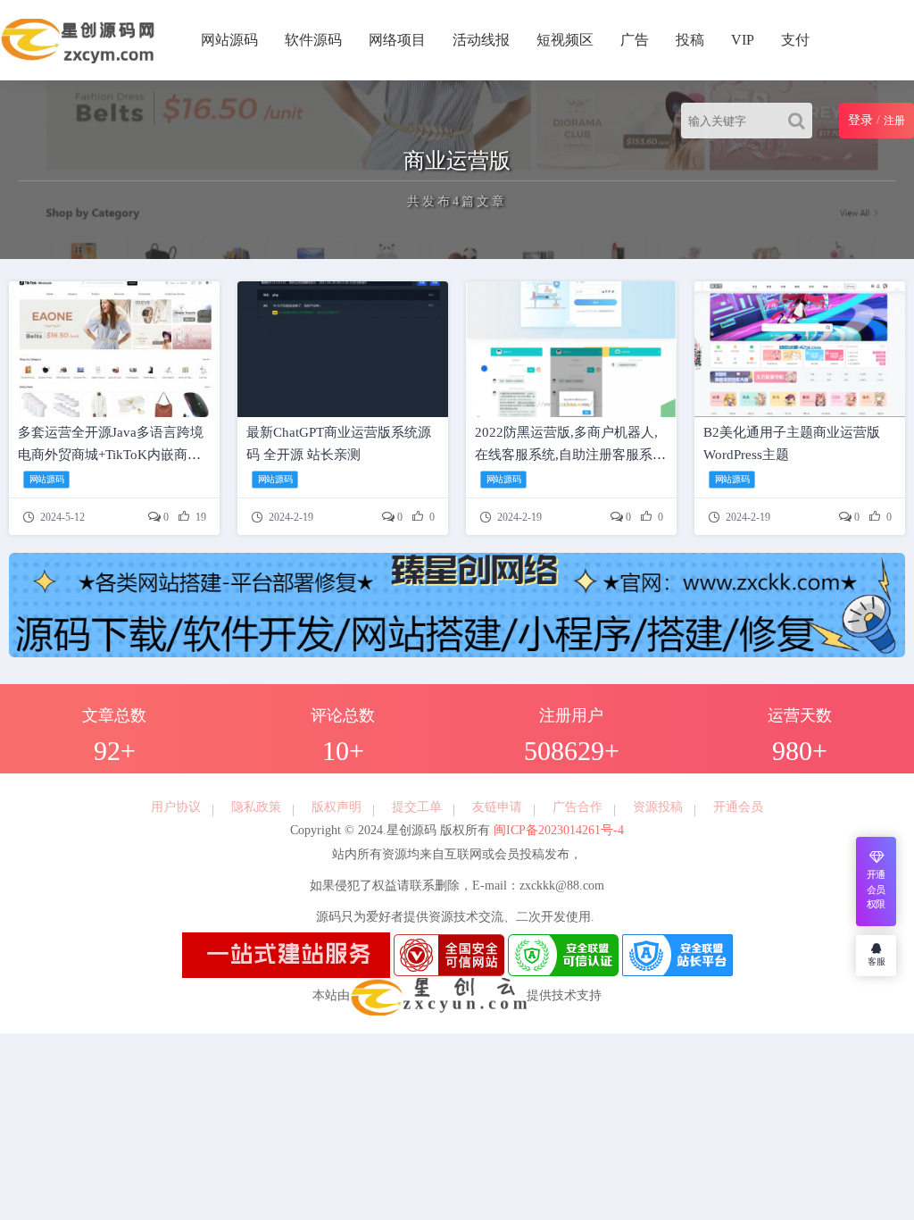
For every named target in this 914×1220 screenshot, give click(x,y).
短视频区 (565, 39)
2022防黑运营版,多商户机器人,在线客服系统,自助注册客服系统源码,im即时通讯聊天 (570, 454)
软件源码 (313, 39)
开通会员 (738, 807)
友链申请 (497, 807)
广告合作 (577, 807)
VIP (742, 39)
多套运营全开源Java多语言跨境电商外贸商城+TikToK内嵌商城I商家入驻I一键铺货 (111, 454)
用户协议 (176, 807)
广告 (634, 39)
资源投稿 (658, 807)
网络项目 (397, 39)
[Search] (800, 120)
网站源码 (229, 39)
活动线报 (481, 39)
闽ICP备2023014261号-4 (557, 830)
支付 (795, 39)
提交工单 (417, 807)
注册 (894, 120)
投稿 (690, 39)
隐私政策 (256, 807)
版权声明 (336, 807)
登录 (860, 120)
